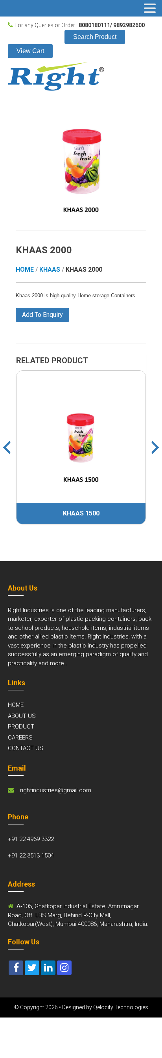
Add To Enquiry (42, 314)
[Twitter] (32, 967)
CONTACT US (25, 748)
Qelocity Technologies (120, 1007)
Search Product (94, 36)
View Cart (30, 51)
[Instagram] (64, 967)
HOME (16, 704)
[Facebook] (16, 967)
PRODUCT (21, 726)
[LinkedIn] (48, 967)
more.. (58, 663)
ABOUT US (22, 715)
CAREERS (20, 737)
